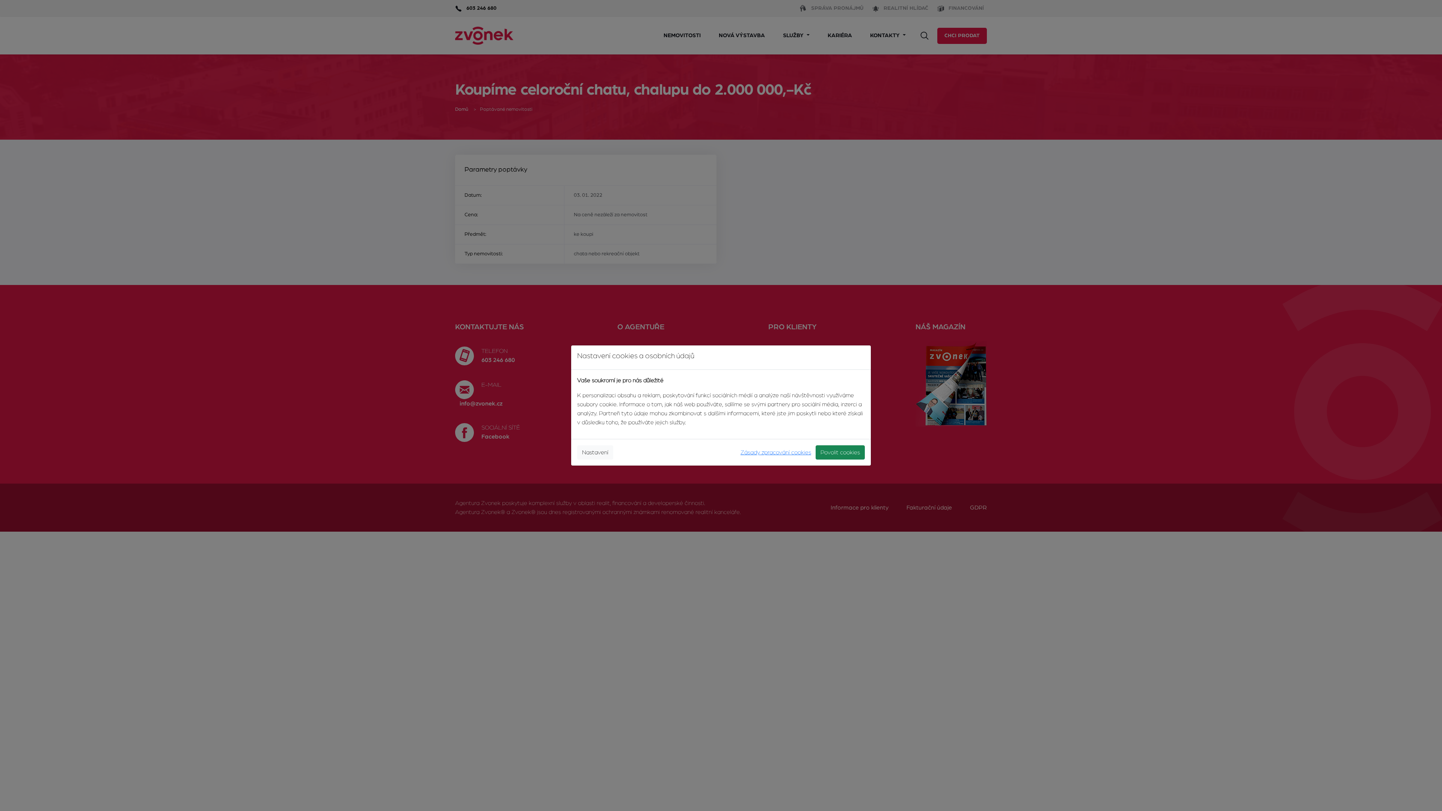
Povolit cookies (840, 452)
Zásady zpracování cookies (776, 452)
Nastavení (595, 452)
